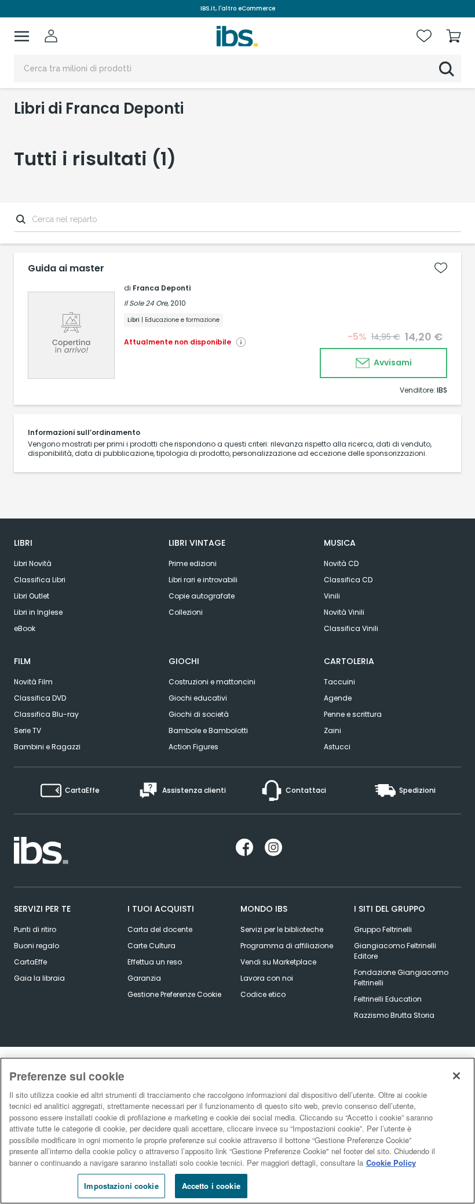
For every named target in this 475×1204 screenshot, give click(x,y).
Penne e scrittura (353, 714)
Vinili (332, 596)
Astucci (337, 747)
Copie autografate (202, 596)
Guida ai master (66, 268)
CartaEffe (30, 962)
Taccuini (339, 682)
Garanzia (144, 978)
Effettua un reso (154, 962)
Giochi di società (199, 714)
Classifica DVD (40, 698)
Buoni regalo (36, 946)
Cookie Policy (391, 1162)
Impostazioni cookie (121, 1185)
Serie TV (27, 730)
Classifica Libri (39, 580)
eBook (24, 628)
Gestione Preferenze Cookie (174, 994)
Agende (338, 698)
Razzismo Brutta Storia (394, 1015)
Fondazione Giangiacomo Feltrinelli (401, 977)
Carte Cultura (151, 946)
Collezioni (186, 612)
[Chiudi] (456, 1076)
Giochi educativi (198, 698)
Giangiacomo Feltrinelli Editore (395, 951)
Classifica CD (348, 580)
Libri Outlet (31, 596)
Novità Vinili (344, 612)
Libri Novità (33, 563)
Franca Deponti (162, 288)
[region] (237, 1130)
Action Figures (193, 747)
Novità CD (341, 563)
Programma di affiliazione (286, 946)
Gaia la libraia (39, 978)
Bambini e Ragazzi (47, 747)
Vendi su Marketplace (278, 962)
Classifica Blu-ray (46, 714)
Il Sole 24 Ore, (146, 303)
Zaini (332, 730)
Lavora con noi (266, 978)
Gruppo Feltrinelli (383, 929)
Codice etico (263, 994)
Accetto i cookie (211, 1185)
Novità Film (33, 682)
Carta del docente (159, 929)
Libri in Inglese (38, 612)
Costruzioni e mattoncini (212, 682)
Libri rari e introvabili (203, 580)
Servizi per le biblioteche (281, 929)
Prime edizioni (193, 563)
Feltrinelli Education (388, 999)
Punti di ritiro (35, 929)
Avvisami (392, 362)
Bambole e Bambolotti (208, 730)
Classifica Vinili (351, 628)
